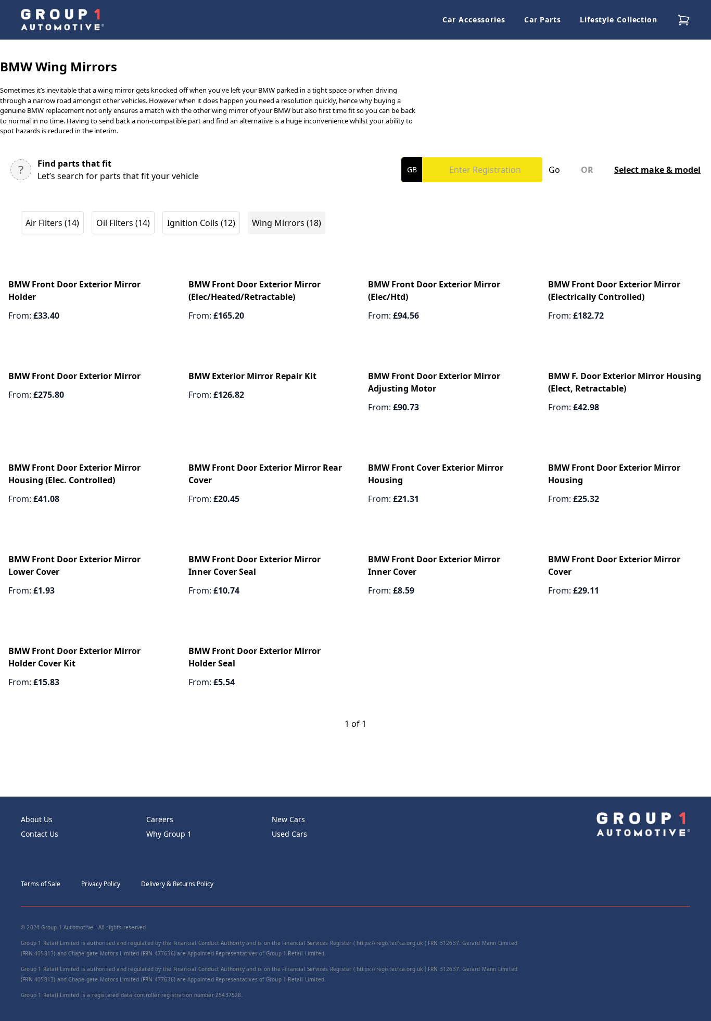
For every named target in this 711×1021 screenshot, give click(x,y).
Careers (159, 819)
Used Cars (289, 834)
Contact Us (39, 834)
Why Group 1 (169, 834)
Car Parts (542, 19)
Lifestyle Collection (618, 19)
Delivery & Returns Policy (177, 883)
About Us (37, 819)
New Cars (288, 819)
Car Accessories (473, 19)
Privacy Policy (100, 883)
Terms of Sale (40, 883)
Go (554, 169)
